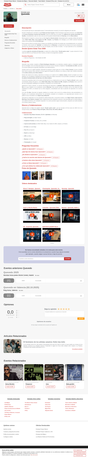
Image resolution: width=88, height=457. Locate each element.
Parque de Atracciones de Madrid (12, 408)
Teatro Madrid (41, 1)
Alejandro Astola (49, 410)
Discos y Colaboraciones (11, 40)
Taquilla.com (7, 3)
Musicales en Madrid (70, 404)
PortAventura (8, 404)
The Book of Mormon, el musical (12, 412)
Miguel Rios (48, 408)
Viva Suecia (47, 406)
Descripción (7, 31)
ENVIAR (81, 318)
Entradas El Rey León (51, 1)
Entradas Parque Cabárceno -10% (44, 431)
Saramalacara (28, 404)
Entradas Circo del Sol (63, 1)
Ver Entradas (79, 20)
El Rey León (7, 416)
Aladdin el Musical (9, 406)
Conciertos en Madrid (70, 410)
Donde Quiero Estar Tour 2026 (11, 34)
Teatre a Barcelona (69, 408)
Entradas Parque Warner (10, 1)
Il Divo (26, 410)
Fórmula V (27, 408)
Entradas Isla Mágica (22, 1)
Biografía (7, 37)
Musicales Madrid (33, 1)
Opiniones (7, 45)
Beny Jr (26, 406)
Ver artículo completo (77, 349)
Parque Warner (8, 414)
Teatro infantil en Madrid (71, 402)
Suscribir (67, 258)
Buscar (68, 4)
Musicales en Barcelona (70, 406)
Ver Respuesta (40, 149)
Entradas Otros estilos (33, 399)
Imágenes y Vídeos (9, 48)
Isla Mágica (7, 402)
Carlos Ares (47, 404)
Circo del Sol (8, 410)
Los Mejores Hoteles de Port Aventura (45, 436)
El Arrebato (47, 402)
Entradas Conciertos (54, 399)
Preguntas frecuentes (10, 42)
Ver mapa (37, 275)
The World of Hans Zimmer (31, 402)
